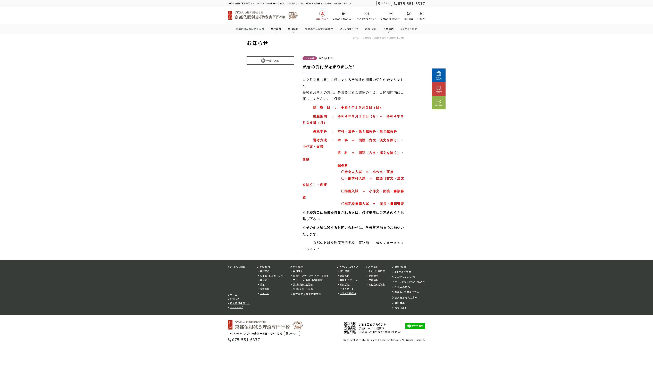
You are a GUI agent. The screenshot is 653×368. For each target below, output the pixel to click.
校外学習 (345, 284)
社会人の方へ (402, 287)
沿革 (262, 284)
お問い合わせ (402, 308)
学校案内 (265, 271)
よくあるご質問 (409, 29)
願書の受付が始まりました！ (389, 37)
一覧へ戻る (272, 60)
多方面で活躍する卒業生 (319, 29)
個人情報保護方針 (240, 303)
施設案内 (345, 275)
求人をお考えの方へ (406, 297)
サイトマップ (236, 307)
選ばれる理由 (238, 266)
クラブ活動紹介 (348, 293)
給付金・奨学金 (377, 284)
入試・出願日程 (377, 271)
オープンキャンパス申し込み (410, 281)
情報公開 (265, 288)
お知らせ (367, 37)
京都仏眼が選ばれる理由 (250, 29)
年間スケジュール (349, 280)
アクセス (385, 3)
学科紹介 (298, 271)
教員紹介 (265, 280)
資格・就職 (371, 29)
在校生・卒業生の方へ (407, 292)
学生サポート (347, 288)
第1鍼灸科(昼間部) (303, 284)
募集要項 (374, 275)
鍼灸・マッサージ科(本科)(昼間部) (311, 275)
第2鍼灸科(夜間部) (303, 288)
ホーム (356, 37)
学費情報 (374, 280)
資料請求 (400, 302)
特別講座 (345, 271)
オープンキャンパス (405, 277)
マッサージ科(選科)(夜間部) (308, 280)
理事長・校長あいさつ (271, 275)
